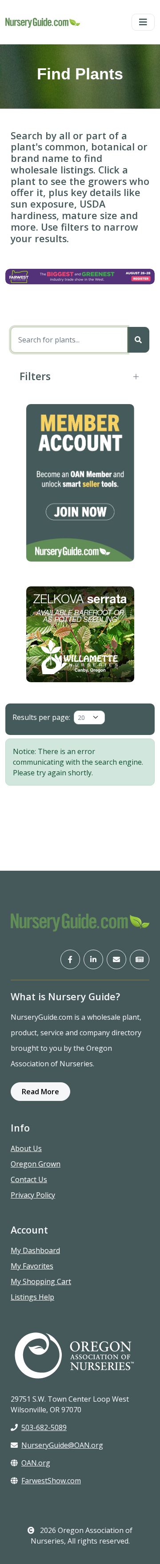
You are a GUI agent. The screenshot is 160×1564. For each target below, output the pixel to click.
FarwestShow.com (51, 1480)
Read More (40, 1091)
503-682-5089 (44, 1427)
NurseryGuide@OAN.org (62, 1445)
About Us (26, 1148)
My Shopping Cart (41, 1281)
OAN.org (35, 1463)
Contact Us (29, 1179)
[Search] (138, 340)
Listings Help (32, 1297)
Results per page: (41, 717)
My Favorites (32, 1266)
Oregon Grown (35, 1164)
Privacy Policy (33, 1195)
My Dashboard (35, 1250)
